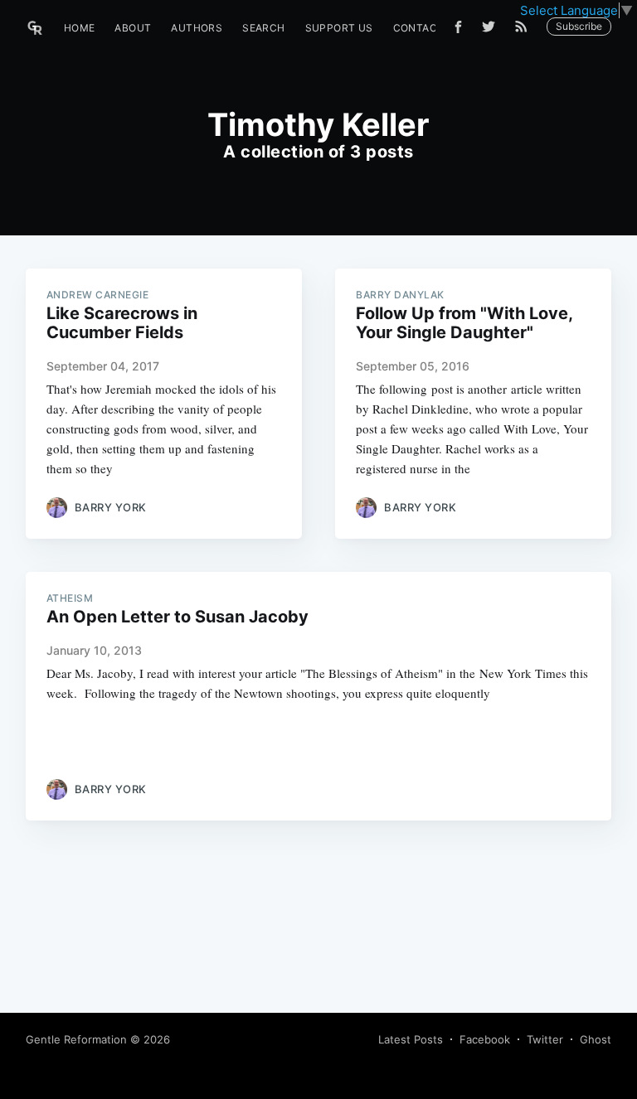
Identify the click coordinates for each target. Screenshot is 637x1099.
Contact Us (427, 28)
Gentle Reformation (76, 1039)
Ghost (595, 1039)
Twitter (545, 1039)
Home (79, 28)
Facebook (485, 1039)
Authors (196, 28)
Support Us (339, 28)
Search (263, 28)
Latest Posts (410, 1039)
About (132, 28)
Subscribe (579, 26)
